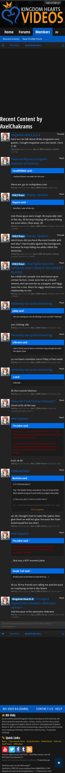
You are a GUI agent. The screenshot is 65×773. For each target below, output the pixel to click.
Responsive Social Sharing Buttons (17, 771)
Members (43, 31)
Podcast (57, 741)
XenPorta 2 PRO (9, 768)
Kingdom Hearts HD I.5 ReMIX (23, 256)
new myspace (20, 418)
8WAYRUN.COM (43, 768)
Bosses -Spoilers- (30, 195)
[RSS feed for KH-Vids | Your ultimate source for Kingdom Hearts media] (29, 749)
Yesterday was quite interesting (31, 304)
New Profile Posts (32, 38)
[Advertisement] (32, 83)
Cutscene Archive (17, 741)
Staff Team (7, 744)
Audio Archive (33, 741)
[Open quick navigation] (63, 45)
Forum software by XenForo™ (15, 754)
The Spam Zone (54, 327)
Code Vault (52, 187)
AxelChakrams (26, 149)
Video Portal (46, 741)
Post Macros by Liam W (39, 754)
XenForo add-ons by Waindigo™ (16, 765)
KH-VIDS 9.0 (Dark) (15, 709)
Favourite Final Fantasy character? (33, 401)
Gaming (14, 152)
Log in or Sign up (53, 2)
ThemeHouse (43, 760)
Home (9, 31)
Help (58, 709)
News (4, 741)
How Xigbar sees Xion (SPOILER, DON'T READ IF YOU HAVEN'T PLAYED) (37, 268)
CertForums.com (44, 771)
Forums (24, 31)
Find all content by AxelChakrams (17, 623)
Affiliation (18, 744)
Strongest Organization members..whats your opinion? (33, 603)
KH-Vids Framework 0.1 (12, 757)
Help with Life (53, 526)
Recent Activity (11, 38)
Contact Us (44, 709)
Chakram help (20, 471)
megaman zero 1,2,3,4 (25, 135)
